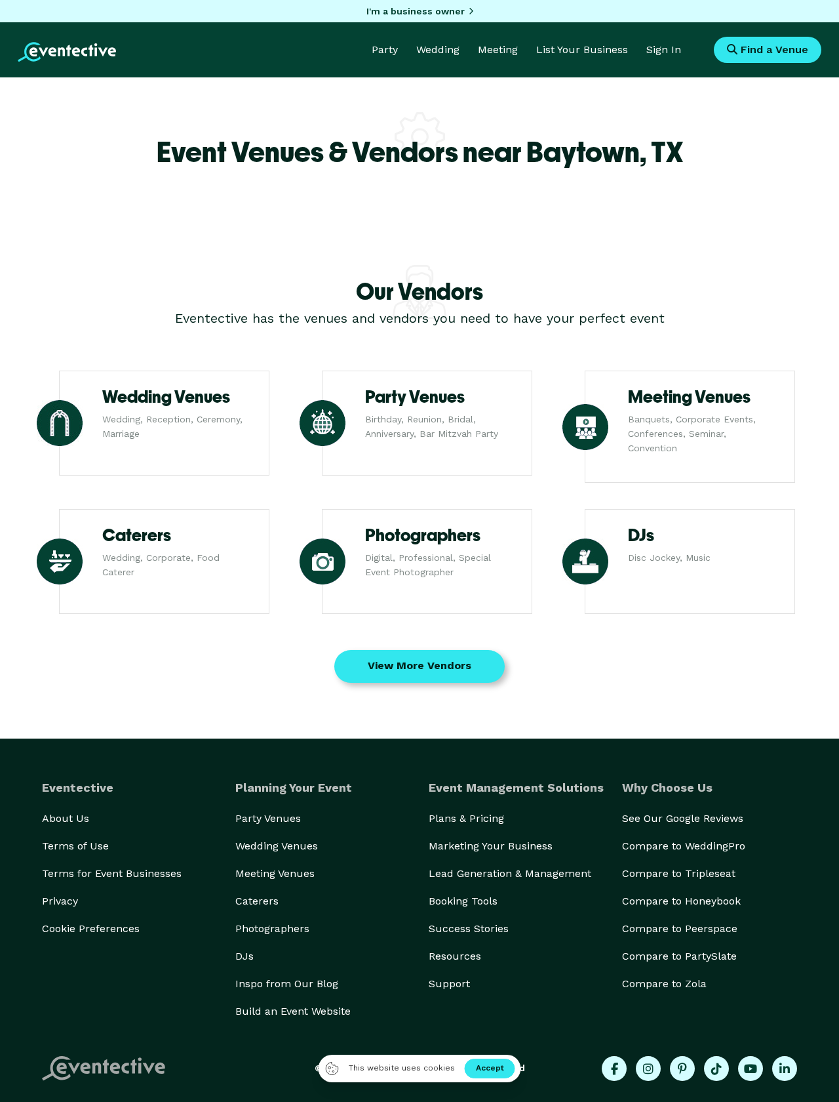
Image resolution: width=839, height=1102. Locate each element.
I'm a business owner (415, 11)
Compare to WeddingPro (683, 846)
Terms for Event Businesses (112, 873)
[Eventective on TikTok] (716, 1068)
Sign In (663, 49)
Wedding (437, 49)
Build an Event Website (293, 1011)
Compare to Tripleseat (678, 873)
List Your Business (582, 49)
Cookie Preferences (91, 928)
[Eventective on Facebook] (614, 1068)
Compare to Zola (664, 983)
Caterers (257, 901)
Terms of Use (75, 846)
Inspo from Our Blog (286, 983)
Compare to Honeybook (681, 901)
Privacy (60, 901)
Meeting (498, 49)
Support (449, 983)
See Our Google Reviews (682, 818)
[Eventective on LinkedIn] (784, 1068)
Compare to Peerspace (679, 928)
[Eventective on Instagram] (648, 1068)
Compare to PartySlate (679, 956)
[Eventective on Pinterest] (682, 1068)
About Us (65, 818)
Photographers (272, 928)
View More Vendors (419, 665)
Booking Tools (463, 901)
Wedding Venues (276, 846)
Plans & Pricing (466, 818)
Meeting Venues (275, 873)
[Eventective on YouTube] (750, 1068)
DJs (244, 956)
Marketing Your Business (491, 846)
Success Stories (469, 928)
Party (385, 49)
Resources (455, 956)
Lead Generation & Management (510, 873)
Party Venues (268, 818)
